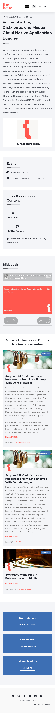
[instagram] (24, 696)
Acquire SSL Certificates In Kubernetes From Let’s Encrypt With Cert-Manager (26, 379)
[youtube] (30, 696)
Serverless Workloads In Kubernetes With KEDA (21, 576)
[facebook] (41, 696)
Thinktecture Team (27, 143)
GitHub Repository (17, 231)
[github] (19, 696)
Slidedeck (13, 217)
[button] (27, 6)
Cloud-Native (38, 238)
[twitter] (13, 696)
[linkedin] (35, 696)
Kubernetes (12, 242)
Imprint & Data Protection (43, 704)
